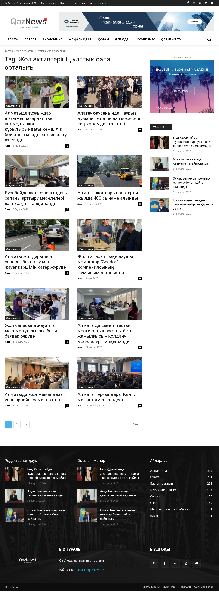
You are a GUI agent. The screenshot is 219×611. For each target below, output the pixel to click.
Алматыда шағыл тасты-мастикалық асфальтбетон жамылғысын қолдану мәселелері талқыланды (106, 333)
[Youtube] (211, 3)
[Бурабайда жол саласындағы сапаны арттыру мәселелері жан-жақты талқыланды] (37, 171)
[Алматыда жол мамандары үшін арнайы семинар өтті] (37, 373)
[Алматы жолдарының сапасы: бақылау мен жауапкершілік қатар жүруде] (37, 235)
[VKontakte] (196, 563)
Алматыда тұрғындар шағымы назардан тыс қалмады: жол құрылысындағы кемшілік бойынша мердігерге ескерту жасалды (36, 126)
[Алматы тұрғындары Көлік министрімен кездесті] (109, 373)
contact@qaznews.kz (89, 570)
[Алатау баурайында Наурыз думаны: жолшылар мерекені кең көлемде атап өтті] (109, 92)
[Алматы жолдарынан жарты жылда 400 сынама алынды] (109, 171)
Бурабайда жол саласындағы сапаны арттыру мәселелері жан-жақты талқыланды (36, 198)
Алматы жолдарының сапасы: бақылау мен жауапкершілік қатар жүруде (35, 262)
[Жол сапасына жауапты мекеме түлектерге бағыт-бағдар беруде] (37, 304)
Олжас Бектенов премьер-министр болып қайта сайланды (191, 183)
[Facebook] (188, 3)
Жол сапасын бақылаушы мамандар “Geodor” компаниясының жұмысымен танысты (105, 264)
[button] (209, 39)
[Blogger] (154, 563)
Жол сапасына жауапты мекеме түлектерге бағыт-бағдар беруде (33, 331)
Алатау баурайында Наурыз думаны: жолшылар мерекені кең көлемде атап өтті (108, 118)
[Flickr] (175, 563)
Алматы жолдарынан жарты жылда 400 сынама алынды (107, 195)
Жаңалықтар (13, 105)
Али (7, 145)
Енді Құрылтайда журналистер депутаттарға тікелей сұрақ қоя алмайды (192, 142)
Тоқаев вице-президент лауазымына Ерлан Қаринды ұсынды (193, 204)
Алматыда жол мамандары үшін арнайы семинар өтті (34, 397)
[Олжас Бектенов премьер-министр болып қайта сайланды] (159, 183)
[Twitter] (200, 3)
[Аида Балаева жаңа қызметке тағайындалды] (159, 164)
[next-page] (26, 424)
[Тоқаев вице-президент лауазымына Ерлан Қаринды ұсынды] (159, 205)
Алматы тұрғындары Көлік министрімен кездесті (106, 397)
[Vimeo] (205, 3)
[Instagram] (194, 3)
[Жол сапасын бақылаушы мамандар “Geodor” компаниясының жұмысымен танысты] (109, 235)
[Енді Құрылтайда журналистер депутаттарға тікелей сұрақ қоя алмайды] (159, 142)
